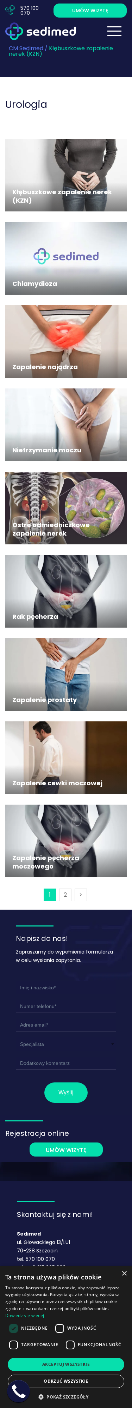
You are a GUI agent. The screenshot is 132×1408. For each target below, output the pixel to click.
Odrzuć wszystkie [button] (66, 1381)
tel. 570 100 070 (36, 1259)
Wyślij (66, 1092)
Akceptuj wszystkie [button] (66, 1364)
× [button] (124, 1273)
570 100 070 (29, 11)
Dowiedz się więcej (24, 1315)
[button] (66, 1396)
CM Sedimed (26, 48)
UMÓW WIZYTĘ (90, 10)
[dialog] (66, 1337)
